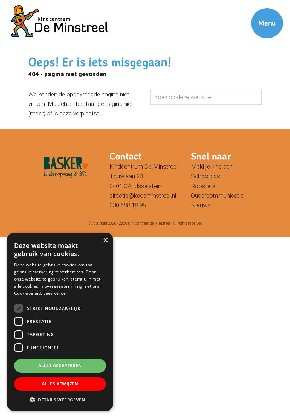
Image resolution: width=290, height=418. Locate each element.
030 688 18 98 (128, 205)
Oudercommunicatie (217, 195)
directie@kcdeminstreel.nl (143, 195)
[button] (60, 399)
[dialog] (60, 322)
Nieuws (201, 205)
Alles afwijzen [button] (60, 384)
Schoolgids (205, 176)
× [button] (105, 240)
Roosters (203, 186)
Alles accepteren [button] (60, 365)
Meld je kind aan (212, 166)
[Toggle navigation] (258, 12)
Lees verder (55, 293)
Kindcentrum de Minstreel (145, 7)
